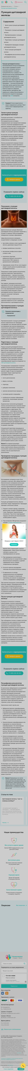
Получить (14, 544)
